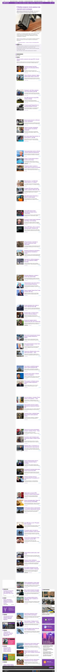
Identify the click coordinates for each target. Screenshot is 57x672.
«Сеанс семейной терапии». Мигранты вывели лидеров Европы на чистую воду (8, 665)
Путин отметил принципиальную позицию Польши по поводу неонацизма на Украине (32, 336)
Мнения (24, 2)
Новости (16, 2)
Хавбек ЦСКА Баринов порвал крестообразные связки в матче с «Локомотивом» (30, 212)
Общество (9, 623)
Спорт (9, 639)
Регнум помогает (39, 2)
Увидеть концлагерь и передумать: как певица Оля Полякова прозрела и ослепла (8, 601)
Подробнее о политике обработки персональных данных (40, 667)
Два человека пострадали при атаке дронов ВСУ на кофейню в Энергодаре (31, 568)
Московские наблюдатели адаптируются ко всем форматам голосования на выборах (32, 252)
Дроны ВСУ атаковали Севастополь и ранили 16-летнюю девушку (31, 196)
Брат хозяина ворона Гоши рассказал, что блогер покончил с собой (32, 136)
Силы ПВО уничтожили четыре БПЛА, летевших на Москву (31, 98)
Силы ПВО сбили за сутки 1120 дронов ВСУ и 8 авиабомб (31, 523)
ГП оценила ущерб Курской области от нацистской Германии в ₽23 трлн (31, 105)
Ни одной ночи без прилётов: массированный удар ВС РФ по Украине (48, 642)
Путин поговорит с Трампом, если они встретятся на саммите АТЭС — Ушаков (31, 621)
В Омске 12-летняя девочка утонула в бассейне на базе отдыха (31, 159)
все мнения (12, 604)
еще (53, 657)
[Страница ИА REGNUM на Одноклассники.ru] (37, 670)
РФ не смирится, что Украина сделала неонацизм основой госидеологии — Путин (31, 382)
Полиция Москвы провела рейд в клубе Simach (31, 553)
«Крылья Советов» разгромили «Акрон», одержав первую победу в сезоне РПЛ (11, 642)
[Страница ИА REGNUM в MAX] (33, 670)
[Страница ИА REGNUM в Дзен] (39, 670)
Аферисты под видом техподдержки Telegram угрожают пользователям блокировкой (31, 129)
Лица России (32, 2)
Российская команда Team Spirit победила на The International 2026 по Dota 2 (8, 592)
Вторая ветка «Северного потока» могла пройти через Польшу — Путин (31, 351)
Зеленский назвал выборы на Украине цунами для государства (31, 374)
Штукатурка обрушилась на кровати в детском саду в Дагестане (31, 276)
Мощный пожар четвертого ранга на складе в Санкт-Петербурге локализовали (32, 651)
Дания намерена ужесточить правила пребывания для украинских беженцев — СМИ (32, 406)
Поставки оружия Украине (28, 1)
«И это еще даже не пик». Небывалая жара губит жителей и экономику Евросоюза (8, 617)
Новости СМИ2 (18, 55)
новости (18, 57)
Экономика (10, 654)
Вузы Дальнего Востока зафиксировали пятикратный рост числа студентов (31, 660)
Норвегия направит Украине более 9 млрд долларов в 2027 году (32, 290)
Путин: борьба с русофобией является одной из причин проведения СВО (31, 366)
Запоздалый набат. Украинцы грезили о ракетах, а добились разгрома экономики (7, 649)
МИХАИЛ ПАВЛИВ (5, 604)
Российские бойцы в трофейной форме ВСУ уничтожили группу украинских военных (31, 415)
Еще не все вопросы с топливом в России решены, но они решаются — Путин (32, 397)
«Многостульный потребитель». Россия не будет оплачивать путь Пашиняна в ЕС (8, 633)
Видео (28, 2)
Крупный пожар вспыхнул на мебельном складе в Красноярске (32, 120)
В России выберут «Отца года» (21, 49)
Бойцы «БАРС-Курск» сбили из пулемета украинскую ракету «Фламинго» (27, 50)
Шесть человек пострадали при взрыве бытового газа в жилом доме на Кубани (31, 590)
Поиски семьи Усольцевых (38, 1)
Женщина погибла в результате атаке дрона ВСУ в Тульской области (11, 609)
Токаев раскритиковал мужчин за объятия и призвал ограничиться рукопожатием (32, 151)
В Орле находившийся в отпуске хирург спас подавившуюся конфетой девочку (31, 583)
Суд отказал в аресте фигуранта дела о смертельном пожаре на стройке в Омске (32, 437)
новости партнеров (20, 54)
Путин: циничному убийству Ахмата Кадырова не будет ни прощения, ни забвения (31, 599)
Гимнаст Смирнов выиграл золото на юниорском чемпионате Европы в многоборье (31, 462)
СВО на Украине (21, 1)
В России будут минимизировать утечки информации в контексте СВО (31, 538)
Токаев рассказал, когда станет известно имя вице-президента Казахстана (32, 283)
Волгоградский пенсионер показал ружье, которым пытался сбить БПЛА (32, 469)
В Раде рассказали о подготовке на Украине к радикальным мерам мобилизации (28, 48)
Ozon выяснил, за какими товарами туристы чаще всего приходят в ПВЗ (11, 658)
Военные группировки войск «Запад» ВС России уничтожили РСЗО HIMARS (32, 501)
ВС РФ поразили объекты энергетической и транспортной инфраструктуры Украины (32, 508)
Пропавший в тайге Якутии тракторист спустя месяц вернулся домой (11, 626)
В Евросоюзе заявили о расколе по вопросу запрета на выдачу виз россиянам (32, 166)
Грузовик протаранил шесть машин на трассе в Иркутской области (31, 305)
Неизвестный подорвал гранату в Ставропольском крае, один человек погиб (32, 320)
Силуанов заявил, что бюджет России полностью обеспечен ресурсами (31, 313)
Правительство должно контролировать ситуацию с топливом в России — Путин (32, 430)
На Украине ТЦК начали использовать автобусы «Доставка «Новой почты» (31, 189)
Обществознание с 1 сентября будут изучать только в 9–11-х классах (31, 181)
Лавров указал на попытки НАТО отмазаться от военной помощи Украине (31, 493)
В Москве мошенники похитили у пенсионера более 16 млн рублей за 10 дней (31, 478)
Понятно (51, 667)
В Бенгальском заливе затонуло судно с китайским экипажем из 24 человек (31, 644)
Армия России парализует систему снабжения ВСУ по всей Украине (30, 614)
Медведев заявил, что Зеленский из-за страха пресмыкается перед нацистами (31, 446)
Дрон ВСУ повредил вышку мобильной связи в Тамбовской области (31, 629)
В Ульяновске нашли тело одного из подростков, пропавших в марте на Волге (32, 530)
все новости (4, 595)
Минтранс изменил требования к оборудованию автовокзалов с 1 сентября (32, 560)
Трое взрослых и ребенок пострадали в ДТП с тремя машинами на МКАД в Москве (31, 260)
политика (5, 614)
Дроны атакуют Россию (14, 1)
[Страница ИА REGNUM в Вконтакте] (35, 670)
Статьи (20, 2)
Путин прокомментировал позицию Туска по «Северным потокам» (32, 344)
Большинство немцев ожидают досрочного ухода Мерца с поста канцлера (32, 220)
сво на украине (45, 632)
